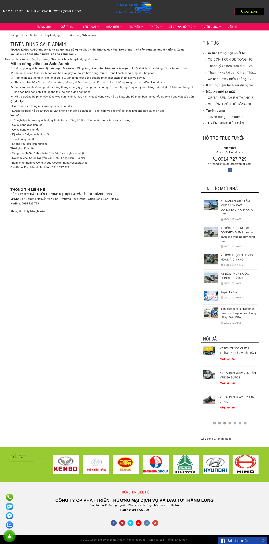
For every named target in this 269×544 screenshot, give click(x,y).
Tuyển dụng (52, 35)
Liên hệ (232, 26)
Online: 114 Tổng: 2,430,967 (168, 539)
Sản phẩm (89, 26)
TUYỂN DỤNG (210, 26)
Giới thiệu (66, 26)
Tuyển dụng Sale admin (81, 35)
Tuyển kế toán (229, 292)
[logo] (133, 2)
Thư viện (134, 26)
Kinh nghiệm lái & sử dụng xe (229, 85)
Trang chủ (44, 26)
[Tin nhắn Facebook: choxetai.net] (9, 515)
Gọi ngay (250, 11)
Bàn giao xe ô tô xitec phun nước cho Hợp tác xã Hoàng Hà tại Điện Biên (238, 313)
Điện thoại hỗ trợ (180, 26)
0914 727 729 (232, 159)
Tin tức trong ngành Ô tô (225, 53)
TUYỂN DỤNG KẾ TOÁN (225, 123)
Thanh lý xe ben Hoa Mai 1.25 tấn (233, 66)
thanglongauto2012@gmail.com (231, 163)
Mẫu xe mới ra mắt (220, 91)
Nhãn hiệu (112, 26)
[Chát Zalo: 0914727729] (9, 525)
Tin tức (154, 26)
